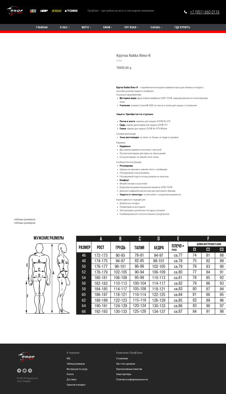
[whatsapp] (25, 371)
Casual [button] (155, 27)
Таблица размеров (76, 363)
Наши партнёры (123, 374)
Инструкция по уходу (77, 369)
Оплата (70, 374)
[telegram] (19, 371)
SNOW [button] (106, 27)
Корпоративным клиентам (129, 369)
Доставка (71, 379)
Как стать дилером (125, 363)
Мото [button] (85, 27)
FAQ (68, 358)
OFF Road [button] (130, 27)
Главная (42, 27)
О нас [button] (64, 27)
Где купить (182, 27)
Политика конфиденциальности (132, 379)
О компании (122, 358)
